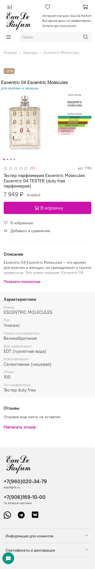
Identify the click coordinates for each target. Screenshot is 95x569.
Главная (10, 52)
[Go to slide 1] (4, 159)
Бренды (30, 52)
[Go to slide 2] (7, 159)
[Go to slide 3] (11, 159)
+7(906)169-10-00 (25, 497)
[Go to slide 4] (14, 159)
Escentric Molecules (61, 52)
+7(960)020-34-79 (25, 481)
